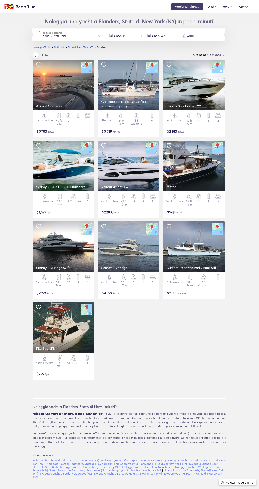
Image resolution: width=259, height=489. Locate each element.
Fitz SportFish (46, 348)
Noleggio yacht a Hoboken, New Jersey (147, 467)
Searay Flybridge (114, 268)
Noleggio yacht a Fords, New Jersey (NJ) (66, 473)
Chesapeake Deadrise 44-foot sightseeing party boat (124, 104)
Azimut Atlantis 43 (115, 187)
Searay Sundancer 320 (183, 106)
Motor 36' (173, 187)
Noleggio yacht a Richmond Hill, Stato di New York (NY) (151, 464)
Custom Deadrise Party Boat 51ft (191, 268)
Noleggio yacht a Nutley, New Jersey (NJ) (134, 470)
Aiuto (212, 7)
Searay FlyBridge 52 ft (53, 268)
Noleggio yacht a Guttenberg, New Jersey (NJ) (90, 467)
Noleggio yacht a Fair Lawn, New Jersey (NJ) (77, 470)
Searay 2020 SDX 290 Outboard (61, 187)
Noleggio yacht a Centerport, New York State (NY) (133, 460)
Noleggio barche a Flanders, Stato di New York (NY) (66, 460)
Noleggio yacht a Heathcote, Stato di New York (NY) (80, 464)
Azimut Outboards (50, 106)
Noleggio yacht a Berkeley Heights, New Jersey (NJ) (127, 473)
